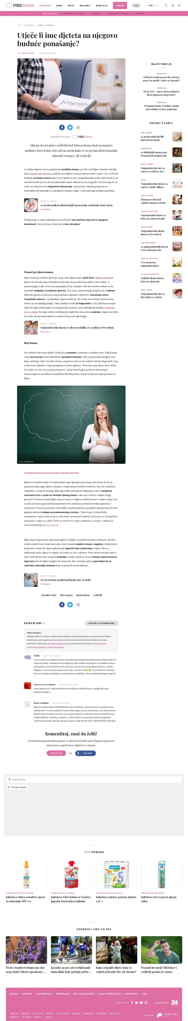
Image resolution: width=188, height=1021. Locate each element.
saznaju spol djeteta (40, 173)
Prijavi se (56, 753)
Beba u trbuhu (46, 25)
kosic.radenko (41, 702)
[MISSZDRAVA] (152, 5)
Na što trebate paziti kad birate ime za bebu (65, 580)
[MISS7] (136, 5)
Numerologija (103, 277)
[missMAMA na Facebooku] (131, 1002)
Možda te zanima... (49, 201)
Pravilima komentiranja (58, 643)
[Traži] (166, 5)
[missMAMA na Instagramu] (146, 1002)
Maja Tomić (28, 53)
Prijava (87, 753)
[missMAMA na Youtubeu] (141, 1002)
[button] (179, 5)
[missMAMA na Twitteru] (136, 1002)
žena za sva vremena (45, 684)
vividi (37, 655)
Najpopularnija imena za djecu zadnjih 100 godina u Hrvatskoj (77, 327)
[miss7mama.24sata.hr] (21, 5)
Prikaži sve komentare (101, 623)
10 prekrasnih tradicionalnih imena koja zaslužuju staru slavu (76, 205)
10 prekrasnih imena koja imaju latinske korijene (51, 472)
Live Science (51, 525)
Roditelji (45, 332)
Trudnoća (29, 25)
